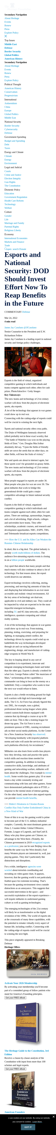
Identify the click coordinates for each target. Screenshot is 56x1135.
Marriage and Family (14, 223)
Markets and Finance (14, 242)
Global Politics (11, 55)
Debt (6, 144)
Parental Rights (11, 226)
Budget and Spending (14, 141)
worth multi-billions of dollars (26, 552)
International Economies (15, 238)
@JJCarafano (30, 327)
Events (7, 22)
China (7, 107)
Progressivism (11, 95)
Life (6, 219)
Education (9, 193)
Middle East (10, 44)
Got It (28, 1127)
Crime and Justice (12, 175)
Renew (7, 25)
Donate (22, 249)
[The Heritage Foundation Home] (17, 11)
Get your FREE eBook (15, 998)
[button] (5, 36)
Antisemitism (10, 103)
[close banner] (53, 1117)
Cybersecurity (11, 129)
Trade (7, 245)
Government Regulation (15, 197)
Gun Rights (9, 182)
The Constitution (12, 185)
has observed (39, 734)
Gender (7, 216)
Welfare (8, 208)
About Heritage (11, 18)
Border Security (12, 51)
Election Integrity (12, 178)
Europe (7, 110)
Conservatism (10, 92)
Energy (7, 159)
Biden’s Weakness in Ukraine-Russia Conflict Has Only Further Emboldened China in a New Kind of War (27, 808)
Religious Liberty (12, 230)
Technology (10, 204)
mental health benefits (26, 798)
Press (6, 29)
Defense (8, 48)
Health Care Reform (14, 200)
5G (15, 611)
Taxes (7, 148)
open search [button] (13, 249)
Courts (7, 171)
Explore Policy (11, 32)
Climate (8, 156)
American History (13, 58)
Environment (10, 163)
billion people (17, 560)
